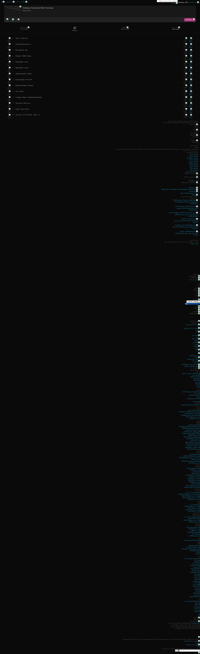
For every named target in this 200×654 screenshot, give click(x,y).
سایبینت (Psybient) (194, 418)
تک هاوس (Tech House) (193, 438)
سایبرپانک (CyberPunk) (193, 449)
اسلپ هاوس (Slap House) (192, 447)
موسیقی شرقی (193, 156)
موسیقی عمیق (194, 154)
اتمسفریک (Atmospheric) (193, 475)
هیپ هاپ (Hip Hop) (194, 529)
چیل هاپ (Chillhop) (194, 482)
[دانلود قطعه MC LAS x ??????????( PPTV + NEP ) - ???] (190, 118)
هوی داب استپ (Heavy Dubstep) (190, 496)
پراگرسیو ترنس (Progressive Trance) (189, 411)
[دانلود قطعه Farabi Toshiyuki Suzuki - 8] (190, 47)
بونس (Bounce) (195, 459)
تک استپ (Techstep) (194, 463)
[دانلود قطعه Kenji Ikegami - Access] (190, 65)
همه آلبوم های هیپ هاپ (193, 527)
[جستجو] (175, 3)
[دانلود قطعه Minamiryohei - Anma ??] (190, 71)
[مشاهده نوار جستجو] (10, 2)
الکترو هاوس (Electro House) (191, 431)
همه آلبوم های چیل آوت (193, 468)
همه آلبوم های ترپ (194, 504)
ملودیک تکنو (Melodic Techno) (191, 456)
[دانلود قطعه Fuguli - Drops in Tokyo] (190, 112)
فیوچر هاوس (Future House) (192, 437)
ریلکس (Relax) (196, 473)
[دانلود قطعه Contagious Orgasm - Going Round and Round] (190, 100)
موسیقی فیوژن (193, 166)
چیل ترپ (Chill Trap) (194, 480)
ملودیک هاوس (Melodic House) (191, 428)
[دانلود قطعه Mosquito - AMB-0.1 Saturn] (190, 59)
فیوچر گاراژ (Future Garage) (192, 487)
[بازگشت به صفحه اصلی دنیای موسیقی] (22, 2)
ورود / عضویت (194, 243)
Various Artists (27, 10)
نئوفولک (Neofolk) (195, 550)
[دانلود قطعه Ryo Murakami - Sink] (190, 53)
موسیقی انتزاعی (193, 159)
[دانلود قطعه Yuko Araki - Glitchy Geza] (190, 106)
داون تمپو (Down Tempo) (193, 485)
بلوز (199, 614)
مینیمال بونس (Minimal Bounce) (191, 461)
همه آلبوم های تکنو (194, 454)
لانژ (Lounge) (196, 471)
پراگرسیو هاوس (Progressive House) (189, 426)
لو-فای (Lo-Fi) (196, 484)
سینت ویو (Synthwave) (193, 445)
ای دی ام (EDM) (195, 440)
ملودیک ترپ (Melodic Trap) (192, 506)
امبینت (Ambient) (195, 470)
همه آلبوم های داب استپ (193, 492)
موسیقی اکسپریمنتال (192, 171)
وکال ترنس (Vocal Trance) (192, 413)
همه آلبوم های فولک (194, 545)
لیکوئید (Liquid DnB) (194, 518)
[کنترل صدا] (193, 301)
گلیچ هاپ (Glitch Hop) (193, 532)
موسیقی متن (196, 401)
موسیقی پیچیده (193, 170)
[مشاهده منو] (3, 2)
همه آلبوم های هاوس (194, 425)
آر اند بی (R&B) (195, 530)
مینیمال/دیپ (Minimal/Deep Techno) (190, 458)
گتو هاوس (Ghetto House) (192, 444)
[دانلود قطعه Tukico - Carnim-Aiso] (190, 41)
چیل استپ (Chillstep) (194, 478)
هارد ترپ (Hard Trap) (194, 508)
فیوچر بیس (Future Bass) (193, 510)
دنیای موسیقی (196, 623)
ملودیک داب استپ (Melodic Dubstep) (189, 494)
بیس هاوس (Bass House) (193, 442)
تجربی (196, 147)
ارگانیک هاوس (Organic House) (191, 433)
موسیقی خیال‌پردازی (192, 158)
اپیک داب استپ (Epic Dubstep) (191, 497)
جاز (199, 616)
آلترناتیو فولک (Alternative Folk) (191, 549)
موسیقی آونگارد (193, 165)
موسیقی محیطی (193, 163)
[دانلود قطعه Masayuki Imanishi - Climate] (190, 77)
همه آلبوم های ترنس (194, 410)
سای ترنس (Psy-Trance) (193, 417)
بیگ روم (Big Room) (194, 435)
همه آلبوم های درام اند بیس (192, 517)
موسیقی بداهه (194, 168)
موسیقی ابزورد (193, 161)
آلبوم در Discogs (193, 180)
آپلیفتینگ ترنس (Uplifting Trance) (190, 415)
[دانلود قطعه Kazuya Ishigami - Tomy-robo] (190, 83)
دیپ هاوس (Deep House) (193, 430)
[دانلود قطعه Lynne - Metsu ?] (190, 95)
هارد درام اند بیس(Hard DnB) (191, 520)
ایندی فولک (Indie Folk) (193, 547)
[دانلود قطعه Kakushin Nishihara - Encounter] (190, 89)
